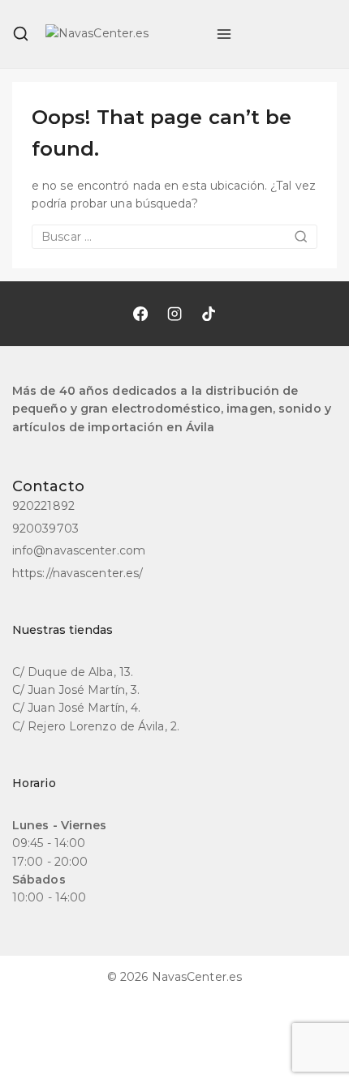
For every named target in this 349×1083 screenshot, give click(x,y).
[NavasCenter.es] (122, 34)
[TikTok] (208, 313)
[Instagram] (174, 313)
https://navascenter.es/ (77, 573)
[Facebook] (140, 313)
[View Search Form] (20, 33)
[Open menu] (224, 34)
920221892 (43, 506)
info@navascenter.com (78, 550)
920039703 (45, 528)
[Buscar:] (174, 236)
